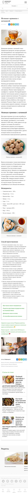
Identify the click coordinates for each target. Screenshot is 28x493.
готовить (7, 362)
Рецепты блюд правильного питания (10, 366)
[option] (14, 460)
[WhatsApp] (14, 24)
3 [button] (16, 473)
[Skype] (16, 24)
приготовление (5, 364)
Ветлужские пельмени (10, 466)
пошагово (12, 362)
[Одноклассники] (11, 24)
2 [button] (14, 473)
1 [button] (11, 473)
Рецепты (15, 364)
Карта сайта (3, 485)
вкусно (3, 362)
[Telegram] (18, 24)
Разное (10, 364)
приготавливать (19, 362)
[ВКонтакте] (9, 24)
